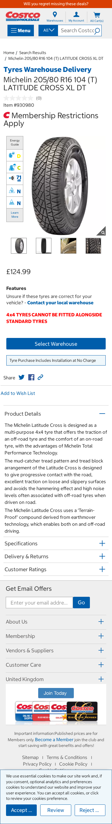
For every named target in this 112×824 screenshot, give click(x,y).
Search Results (32, 52)
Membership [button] (20, 636)
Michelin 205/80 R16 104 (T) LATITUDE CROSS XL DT (55, 58)
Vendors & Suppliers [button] (30, 650)
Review (55, 810)
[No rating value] (19, 98)
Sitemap (30, 757)
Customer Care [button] (23, 665)
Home (8, 52)
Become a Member (54, 739)
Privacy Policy (37, 764)
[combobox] (48, 30)
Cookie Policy (73, 764)
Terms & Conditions (67, 757)
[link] (21, 377)
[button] (97, 30)
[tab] (56, 621)
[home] (23, 16)
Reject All (91, 810)
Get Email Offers (29, 588)
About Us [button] (17, 621)
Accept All (23, 810)
